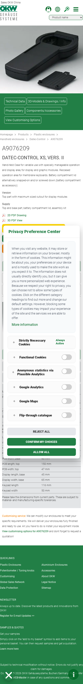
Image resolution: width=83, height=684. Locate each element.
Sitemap (46, 587)
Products (23, 134)
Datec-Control (37, 139)
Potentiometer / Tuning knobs (17, 570)
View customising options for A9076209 (25, 531)
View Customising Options (23, 120)
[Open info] (73, 674)
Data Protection (9, 587)
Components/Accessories (44, 110)
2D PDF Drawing (16, 215)
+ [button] (14, 342)
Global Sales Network (12, 582)
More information (25, 325)
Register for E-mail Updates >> (17, 615)
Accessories (48, 570)
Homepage (6, 134)
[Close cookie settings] (8, 675)
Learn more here (9, 648)
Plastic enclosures (44, 134)
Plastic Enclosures (10, 564)
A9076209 (57, 139)
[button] (8, 675)
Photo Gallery (14, 110)
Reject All (41, 431)
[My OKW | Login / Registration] (48, 9)
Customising (7, 576)
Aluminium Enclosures (54, 564)
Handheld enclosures (12, 139)
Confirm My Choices (41, 441)
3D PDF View (14, 220)
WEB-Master (20, 677)
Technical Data (15, 101)
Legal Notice (49, 582)
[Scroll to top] (60, 674)
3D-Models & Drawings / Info (47, 101)
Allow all (41, 452)
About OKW (48, 576)
